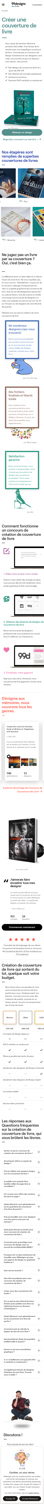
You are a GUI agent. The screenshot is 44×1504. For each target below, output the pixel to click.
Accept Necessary (30, 1498)
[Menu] (3, 4)
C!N (23, 1468)
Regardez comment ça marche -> (20, 139)
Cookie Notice (33, 1493)
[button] (15, 221)
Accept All (10, 1498)
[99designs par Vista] (18, 4)
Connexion (37, 5)
